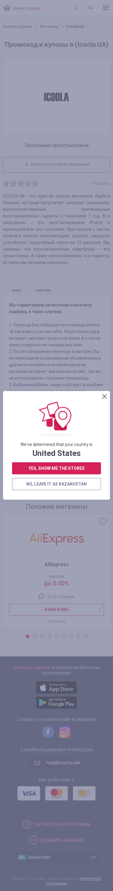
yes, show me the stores (57, 468)
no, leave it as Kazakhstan (56, 484)
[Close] (104, 396)
